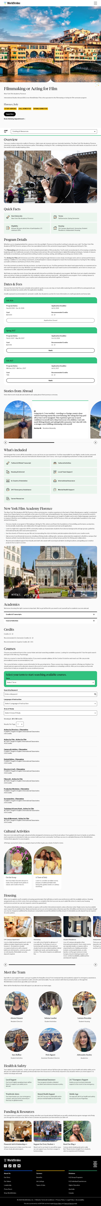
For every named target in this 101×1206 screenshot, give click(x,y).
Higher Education (74, 1185)
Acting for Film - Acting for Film (15, 739)
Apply (51, 350)
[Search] (95, 694)
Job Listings (40, 1181)
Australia (71, 1189)
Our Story (7, 1177)
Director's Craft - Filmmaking (14, 769)
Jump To (6, 131)
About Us (7, 1173)
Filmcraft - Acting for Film (13, 779)
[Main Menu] (95, 3)
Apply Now (10, 114)
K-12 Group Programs (76, 1177)
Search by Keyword (10, 690)
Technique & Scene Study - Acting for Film (19, 808)
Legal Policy (70, 1200)
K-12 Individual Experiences (77, 1181)
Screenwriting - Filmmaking (14, 799)
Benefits (39, 1177)
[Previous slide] (5, 442)
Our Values (7, 1181)
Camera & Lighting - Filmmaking (15, 749)
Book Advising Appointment (14, 119)
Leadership (7, 1185)
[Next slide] (95, 442)
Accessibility (80, 1200)
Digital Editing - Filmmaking (14, 759)
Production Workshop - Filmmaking (16, 789)
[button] (16, 1007)
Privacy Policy (60, 1200)
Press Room (8, 1189)
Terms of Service (69, 1203)
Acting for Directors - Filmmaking (16, 729)
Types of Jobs (40, 1185)
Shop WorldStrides (10, 1193)
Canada (71, 1193)
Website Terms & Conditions (44, 1200)
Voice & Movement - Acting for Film (16, 818)
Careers (39, 1173)
